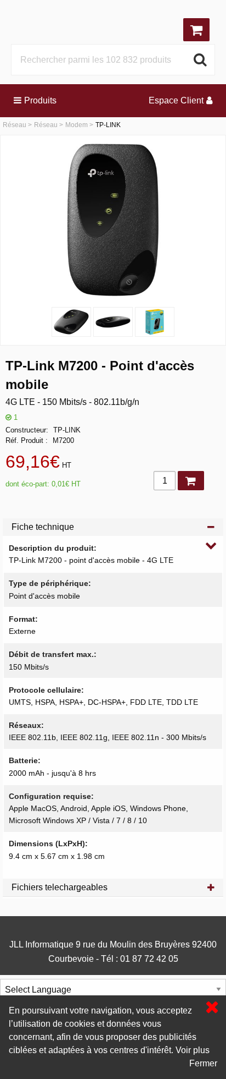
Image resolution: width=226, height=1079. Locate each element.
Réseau (14, 125)
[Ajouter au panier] (191, 480)
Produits (40, 100)
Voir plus (193, 1050)
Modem (76, 125)
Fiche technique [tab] (43, 527)
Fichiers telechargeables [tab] (60, 887)
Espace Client (176, 100)
